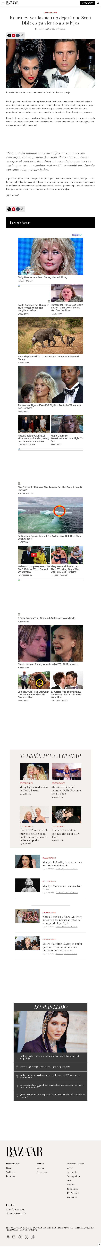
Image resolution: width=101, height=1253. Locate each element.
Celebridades (50, 12)
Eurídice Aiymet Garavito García (67, 869)
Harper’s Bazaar (59, 29)
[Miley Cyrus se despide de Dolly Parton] (34, 771)
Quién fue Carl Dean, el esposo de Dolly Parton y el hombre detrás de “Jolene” (52, 1096)
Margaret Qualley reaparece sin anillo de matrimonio (62, 863)
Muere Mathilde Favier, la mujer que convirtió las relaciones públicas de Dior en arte (62, 947)
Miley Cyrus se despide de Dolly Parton (34, 788)
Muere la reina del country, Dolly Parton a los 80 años (66, 790)
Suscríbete (87, 3)
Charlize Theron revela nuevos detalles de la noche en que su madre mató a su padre (34, 835)
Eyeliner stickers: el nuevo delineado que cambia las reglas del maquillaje (49, 1057)
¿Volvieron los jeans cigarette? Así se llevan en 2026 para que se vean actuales (50, 1076)
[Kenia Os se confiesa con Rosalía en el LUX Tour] (66, 814)
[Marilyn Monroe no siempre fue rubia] (27, 885)
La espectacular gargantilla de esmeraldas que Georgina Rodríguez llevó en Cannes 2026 (52, 1086)
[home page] (12, 3)
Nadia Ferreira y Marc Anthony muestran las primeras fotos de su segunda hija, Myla (62, 920)
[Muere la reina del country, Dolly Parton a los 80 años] (66, 771)
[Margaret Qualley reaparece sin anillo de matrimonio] (27, 861)
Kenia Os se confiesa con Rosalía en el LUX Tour (65, 833)
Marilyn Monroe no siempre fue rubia (61, 887)
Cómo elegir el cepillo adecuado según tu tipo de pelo (45, 1067)
